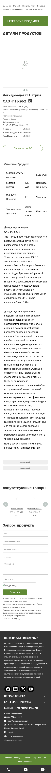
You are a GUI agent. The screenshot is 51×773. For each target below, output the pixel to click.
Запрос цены (21, 148)
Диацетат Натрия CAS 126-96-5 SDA (34, 512)
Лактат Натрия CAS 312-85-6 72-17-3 (17, 512)
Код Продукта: (10, 136)
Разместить (15, 592)
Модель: (7, 129)
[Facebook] (7, 689)
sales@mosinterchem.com (17, 721)
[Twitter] (23, 689)
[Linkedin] (15, 689)
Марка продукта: (11, 132)
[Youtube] (30, 689)
